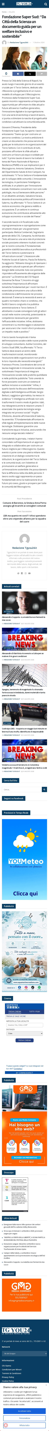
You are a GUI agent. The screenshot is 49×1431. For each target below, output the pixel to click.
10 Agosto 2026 (28, 771)
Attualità (12, 12)
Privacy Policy (8, 1377)
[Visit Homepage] (24, 4)
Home (4, 12)
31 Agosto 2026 (28, 624)
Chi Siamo (6, 1365)
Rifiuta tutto (24, 1425)
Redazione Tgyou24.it (19, 42)
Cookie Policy (8, 1381)
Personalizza (24, 1418)
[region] (24, 1407)
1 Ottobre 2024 (38, 42)
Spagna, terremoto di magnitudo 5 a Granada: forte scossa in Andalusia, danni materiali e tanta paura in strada (23, 692)
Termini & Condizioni (11, 1373)
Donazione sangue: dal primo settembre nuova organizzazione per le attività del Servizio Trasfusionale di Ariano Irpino (22, 1246)
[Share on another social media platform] (41, 74)
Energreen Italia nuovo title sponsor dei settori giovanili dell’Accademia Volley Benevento (22, 1225)
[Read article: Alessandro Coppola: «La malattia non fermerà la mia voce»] (24, 602)
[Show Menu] (3, 4)
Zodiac (25, 1211)
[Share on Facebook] (18, 74)
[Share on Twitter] (30, 74)
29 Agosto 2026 (28, 660)
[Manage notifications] (6, 1425)
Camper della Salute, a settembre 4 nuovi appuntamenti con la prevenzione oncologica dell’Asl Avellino (24, 1255)
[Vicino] (46, 1385)
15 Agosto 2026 (28, 699)
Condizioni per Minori (12, 1369)
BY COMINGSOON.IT (24, 1073)
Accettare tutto (24, 1411)
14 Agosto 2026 (28, 735)
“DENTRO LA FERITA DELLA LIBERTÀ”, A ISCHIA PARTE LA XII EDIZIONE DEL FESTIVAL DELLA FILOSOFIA (24, 1238)
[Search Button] (45, 4)
